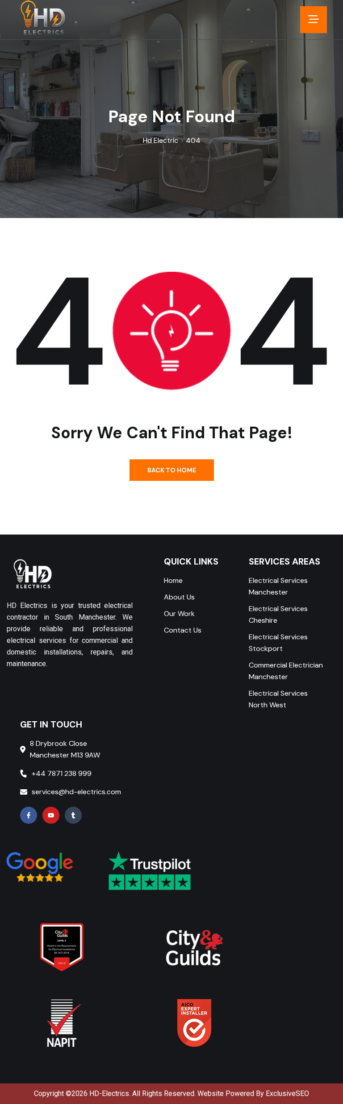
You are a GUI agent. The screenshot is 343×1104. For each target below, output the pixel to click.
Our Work (179, 613)
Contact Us (182, 630)
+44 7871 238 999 (62, 773)
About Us (179, 597)
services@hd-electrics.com (76, 791)
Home (173, 580)
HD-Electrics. (109, 1093)
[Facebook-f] (28, 815)
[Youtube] (50, 815)
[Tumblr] (73, 815)
